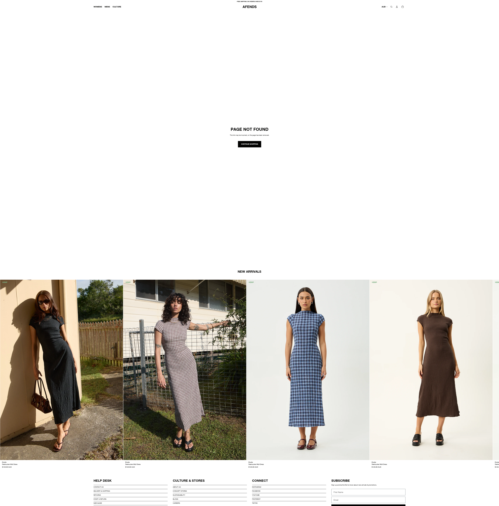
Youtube (256, 495)
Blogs (175, 499)
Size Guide (98, 503)
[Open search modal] (391, 7)
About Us (177, 487)
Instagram (256, 487)
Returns (97, 495)
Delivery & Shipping (102, 491)
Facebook (256, 491)
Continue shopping (249, 144)
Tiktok (255, 503)
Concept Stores (180, 491)
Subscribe (340, 480)
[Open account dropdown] (397, 7)
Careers (176, 503)
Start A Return (100, 499)
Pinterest (256, 499)
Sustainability (179, 495)
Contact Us (99, 487)
